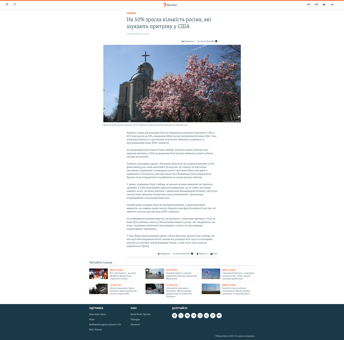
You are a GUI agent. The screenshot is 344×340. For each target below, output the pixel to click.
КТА (316, 4)
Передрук (135, 320)
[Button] (188, 41)
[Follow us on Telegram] (193, 315)
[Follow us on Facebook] (174, 315)
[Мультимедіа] (324, 4)
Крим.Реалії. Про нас (141, 314)
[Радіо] (332, 4)
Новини (131, 13)
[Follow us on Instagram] (200, 315)
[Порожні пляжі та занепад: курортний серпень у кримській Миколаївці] (155, 274)
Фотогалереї (171, 270)
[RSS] (206, 315)
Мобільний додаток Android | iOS (105, 325)
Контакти (135, 325)
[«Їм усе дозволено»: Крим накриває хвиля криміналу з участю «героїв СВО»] (98, 289)
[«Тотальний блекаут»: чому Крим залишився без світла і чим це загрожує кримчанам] (211, 274)
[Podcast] (212, 315)
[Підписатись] (219, 315)
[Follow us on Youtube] (187, 315)
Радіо (91, 320)
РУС (309, 4)
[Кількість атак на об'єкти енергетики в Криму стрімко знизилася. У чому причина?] (211, 289)
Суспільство (115, 285)
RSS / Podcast (95, 330)
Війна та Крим (116, 270)
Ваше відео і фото (97, 314)
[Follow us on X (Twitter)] (180, 315)
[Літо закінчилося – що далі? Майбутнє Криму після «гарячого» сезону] (98, 274)
